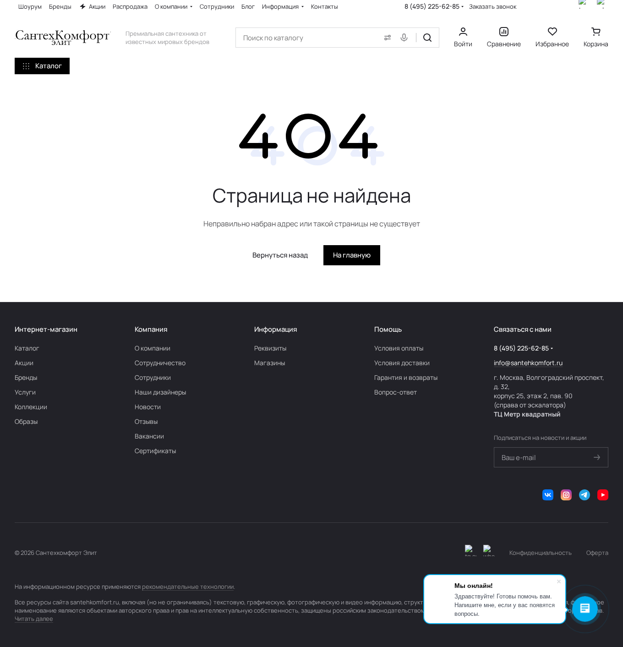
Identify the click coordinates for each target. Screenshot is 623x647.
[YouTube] (602, 494)
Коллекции (31, 406)
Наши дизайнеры (160, 392)
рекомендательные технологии (188, 586)
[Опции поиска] (386, 37)
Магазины (269, 362)
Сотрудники (153, 377)
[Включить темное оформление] (470, 552)
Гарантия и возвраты (405, 377)
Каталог (27, 348)
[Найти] (427, 37)
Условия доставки (402, 362)
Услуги (25, 392)
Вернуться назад (280, 255)
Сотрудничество (160, 362)
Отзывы (146, 421)
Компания (151, 329)
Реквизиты (270, 348)
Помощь (388, 329)
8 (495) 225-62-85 (431, 6)
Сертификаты (155, 450)
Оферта (597, 552)
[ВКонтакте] (547, 494)
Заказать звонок (492, 7)
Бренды (26, 377)
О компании (152, 348)
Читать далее (34, 618)
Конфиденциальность (540, 552)
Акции (24, 362)
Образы (26, 421)
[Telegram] (584, 494)
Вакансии (149, 436)
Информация (275, 329)
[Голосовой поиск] (406, 37)
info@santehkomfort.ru (528, 362)
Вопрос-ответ (395, 392)
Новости (148, 406)
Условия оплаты (398, 348)
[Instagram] (566, 494)
